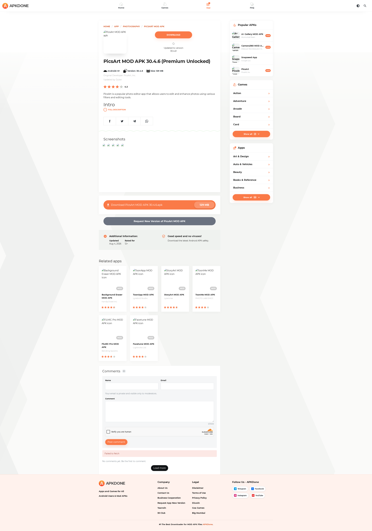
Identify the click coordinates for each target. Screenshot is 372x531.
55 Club (161, 513)
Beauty (251, 172)
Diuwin (196, 503)
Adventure (251, 101)
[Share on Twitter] (122, 121)
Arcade (251, 109)
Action (251, 93)
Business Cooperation (169, 498)
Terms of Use (199, 493)
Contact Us (163, 493)
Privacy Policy (199, 498)
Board (251, 117)
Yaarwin (162, 508)
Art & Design (251, 156)
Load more (159, 468)
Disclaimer (197, 488)
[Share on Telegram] (134, 121)
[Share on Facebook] (109, 121)
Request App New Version (171, 503)
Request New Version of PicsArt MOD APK (159, 221)
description (117, 110)
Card (251, 124)
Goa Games (198, 508)
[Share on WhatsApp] (147, 121)
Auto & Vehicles (251, 164)
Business (251, 188)
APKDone (208, 524)
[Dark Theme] (358, 5)
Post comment (116, 442)
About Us (162, 488)
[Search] (365, 5)
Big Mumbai (198, 513)
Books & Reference (251, 180)
